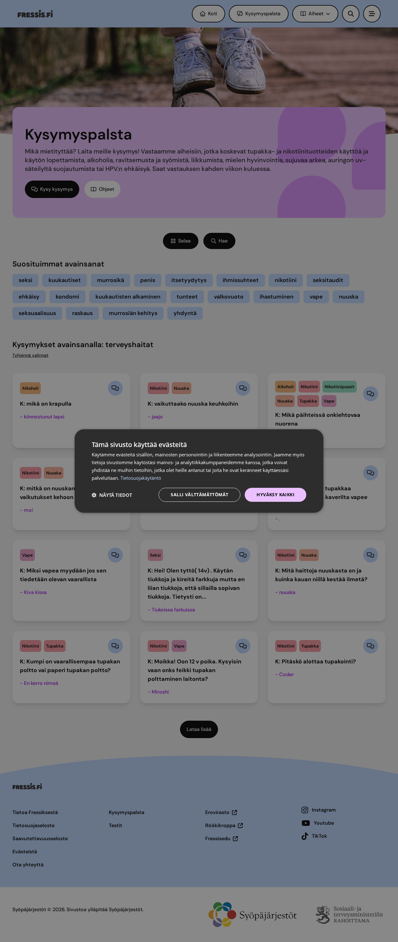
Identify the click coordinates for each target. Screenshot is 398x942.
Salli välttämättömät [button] (199, 494)
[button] (112, 495)
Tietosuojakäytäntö (140, 478)
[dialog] (199, 471)
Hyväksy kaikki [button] (275, 494)
